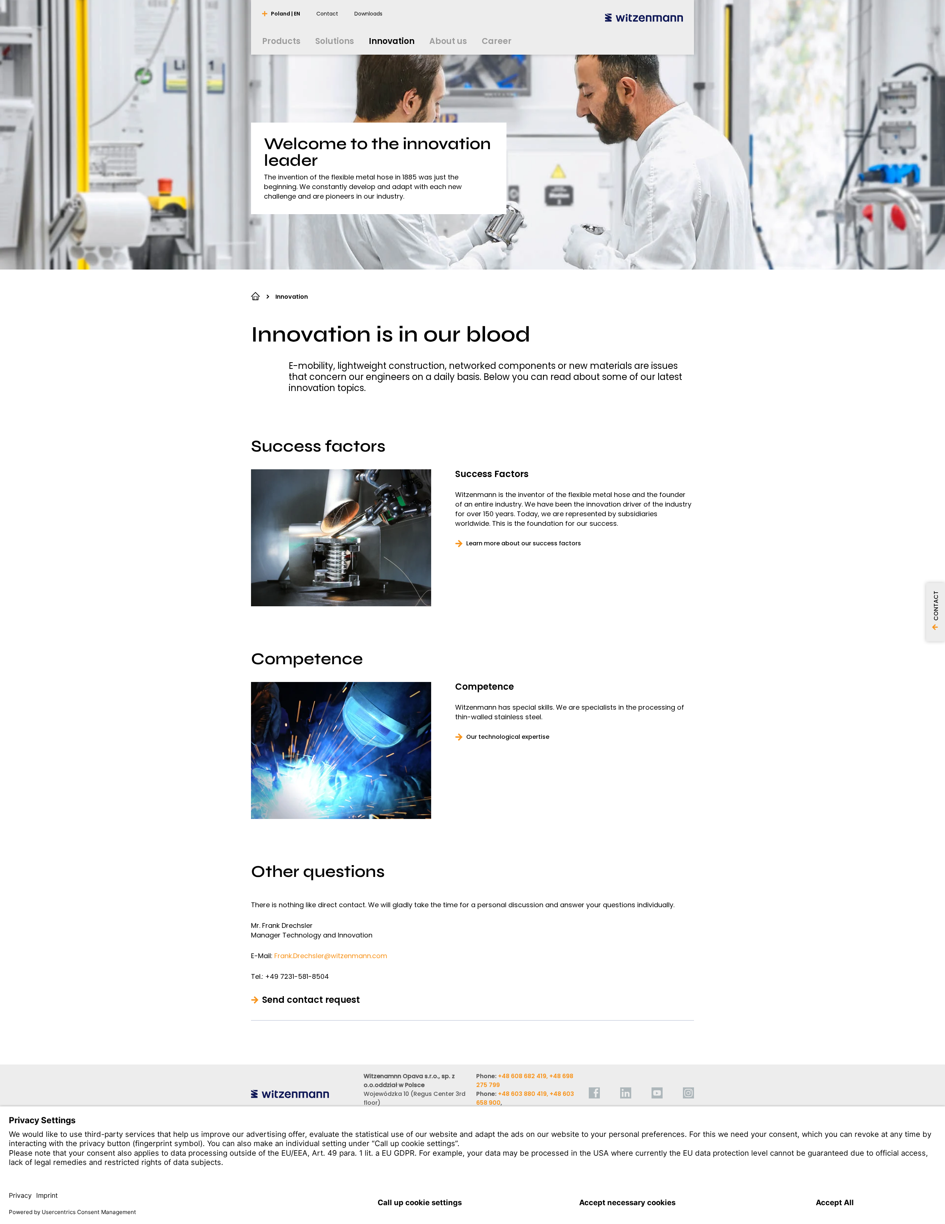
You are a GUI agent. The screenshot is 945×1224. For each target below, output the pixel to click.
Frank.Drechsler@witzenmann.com (330, 955)
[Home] (644, 17)
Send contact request (311, 999)
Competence (484, 687)
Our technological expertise (507, 737)
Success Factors (492, 474)
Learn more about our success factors (523, 543)
